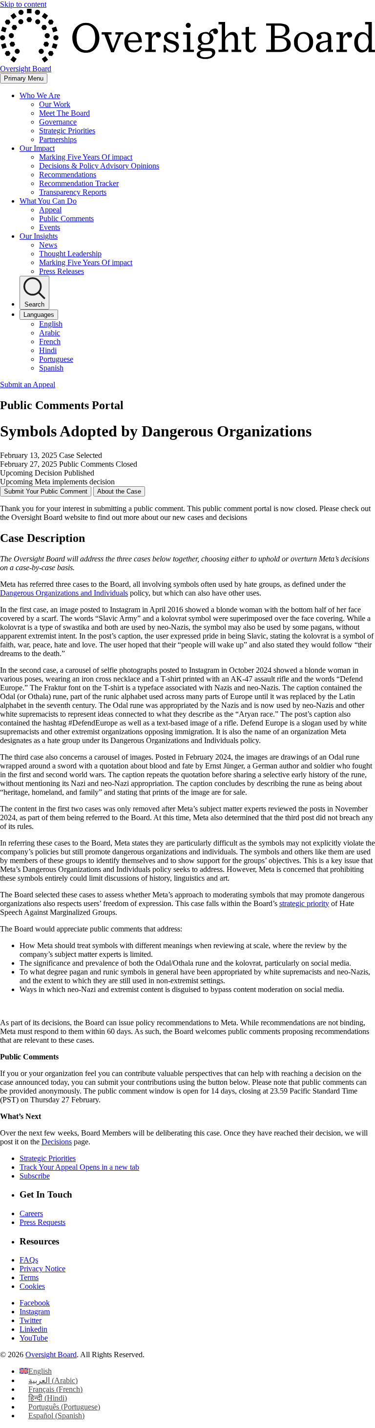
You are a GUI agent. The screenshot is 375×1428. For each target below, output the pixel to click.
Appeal (50, 210)
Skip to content (23, 4)
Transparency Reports (72, 192)
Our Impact (37, 148)
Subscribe (35, 1176)
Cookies (32, 1286)
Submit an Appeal (27, 384)
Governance (58, 122)
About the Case (119, 491)
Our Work (54, 104)
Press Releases (61, 271)
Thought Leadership (70, 253)
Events (49, 227)
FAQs (29, 1260)
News (48, 245)
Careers (31, 1213)
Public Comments (66, 218)
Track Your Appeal (79, 1167)
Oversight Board (51, 1354)
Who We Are (40, 95)
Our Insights (39, 236)
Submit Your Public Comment (45, 491)
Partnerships (58, 139)
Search (34, 304)
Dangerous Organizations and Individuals (64, 593)
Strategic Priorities (67, 130)
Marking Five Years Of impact (85, 157)
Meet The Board (64, 113)
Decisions (57, 1142)
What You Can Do (48, 201)
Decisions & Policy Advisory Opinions (99, 166)
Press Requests (42, 1222)
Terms (29, 1277)
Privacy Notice (42, 1268)
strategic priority (304, 903)
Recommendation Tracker (79, 183)
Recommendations (67, 174)
